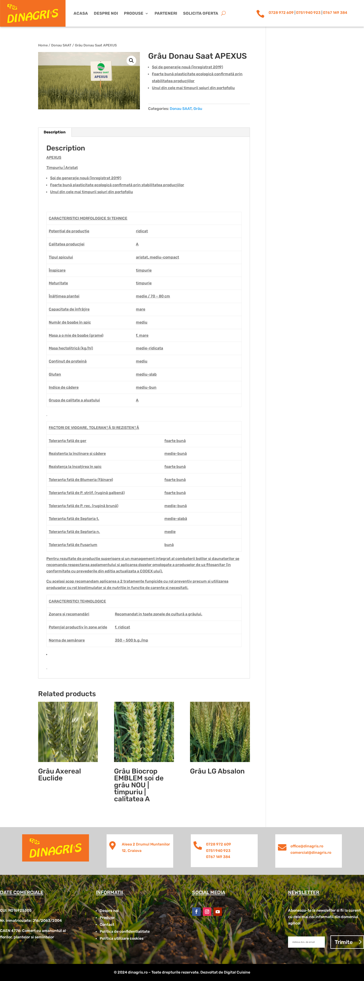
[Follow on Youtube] (217, 911)
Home (43, 45)
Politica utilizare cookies (121, 938)
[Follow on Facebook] (196, 911)
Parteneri (166, 13)
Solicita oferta (200, 13)
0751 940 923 (308, 12)
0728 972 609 (281, 12)
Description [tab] (55, 132)
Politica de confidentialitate (125, 931)
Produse (133, 13)
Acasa (81, 13)
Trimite (344, 942)
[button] (131, 60)
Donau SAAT (61, 45)
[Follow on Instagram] (207, 911)
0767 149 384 (335, 12)
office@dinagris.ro (306, 846)
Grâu (197, 108)
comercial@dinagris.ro (310, 852)
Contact (107, 924)
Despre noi (106, 13)
